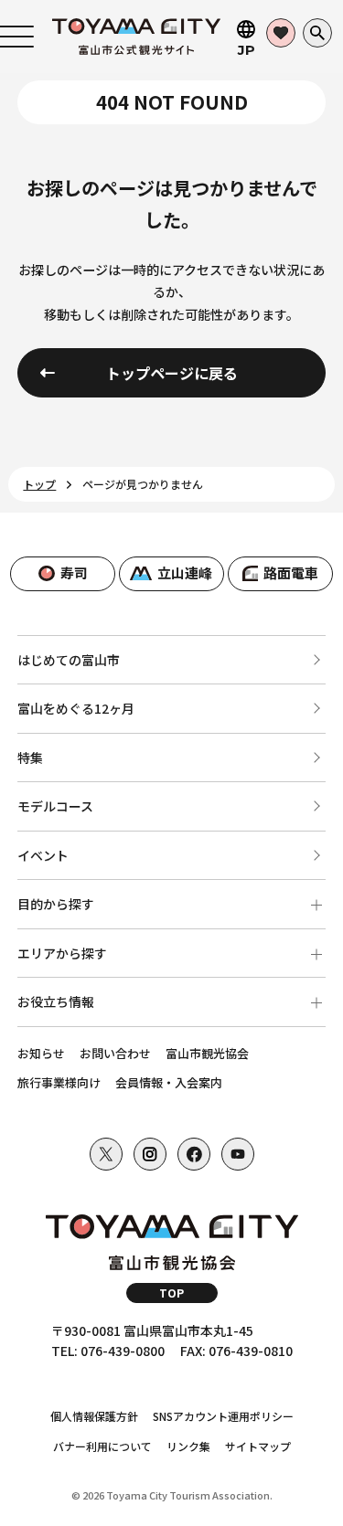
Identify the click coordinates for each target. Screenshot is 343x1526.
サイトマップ (258, 1446)
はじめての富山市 (68, 660)
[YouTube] (237, 1154)
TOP (171, 1292)
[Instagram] (150, 1154)
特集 (30, 757)
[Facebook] (193, 1154)
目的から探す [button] (55, 904)
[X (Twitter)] (106, 1154)
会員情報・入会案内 (168, 1082)
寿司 (74, 572)
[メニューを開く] (17, 36)
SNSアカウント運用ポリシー (223, 1416)
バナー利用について (102, 1446)
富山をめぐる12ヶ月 (75, 708)
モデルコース (55, 806)
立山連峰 (184, 572)
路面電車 (290, 572)
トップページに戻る (172, 373)
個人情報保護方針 (94, 1416)
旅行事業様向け (59, 1082)
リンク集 (188, 1446)
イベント (43, 855)
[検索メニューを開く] (317, 33)
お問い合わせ (115, 1053)
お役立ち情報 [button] (55, 1001)
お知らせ (41, 1053)
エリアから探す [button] (62, 953)
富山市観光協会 (207, 1053)
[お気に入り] (280, 33)
